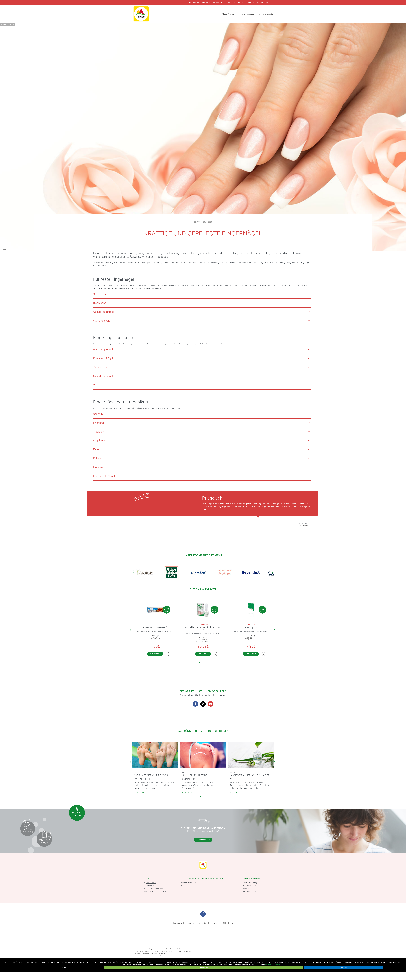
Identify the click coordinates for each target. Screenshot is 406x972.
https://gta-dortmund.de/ (158, 891)
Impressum (177, 923)
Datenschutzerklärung (274, 964)
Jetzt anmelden (203, 840)
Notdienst (250, 3)
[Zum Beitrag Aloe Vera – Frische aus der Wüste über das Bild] (251, 755)
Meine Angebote (266, 14)
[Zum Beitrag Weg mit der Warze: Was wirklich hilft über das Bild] (155, 755)
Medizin (185, 772)
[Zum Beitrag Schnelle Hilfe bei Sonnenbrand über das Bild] (203, 755)
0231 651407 (238, 2)
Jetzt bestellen (155, 654)
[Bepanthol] (251, 572)
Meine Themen (228, 14)
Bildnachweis (228, 923)
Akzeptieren (203, 967)
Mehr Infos (343, 967)
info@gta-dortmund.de (156, 888)
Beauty (197, 222)
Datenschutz (190, 923)
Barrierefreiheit (204, 923)
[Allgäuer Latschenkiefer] (172, 572)
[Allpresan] (198, 572)
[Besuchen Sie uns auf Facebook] (203, 914)
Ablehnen (63, 967)
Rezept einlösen (263, 3)
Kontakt (216, 923)
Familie (137, 772)
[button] (273, 570)
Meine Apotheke (247, 14)
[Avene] (224, 572)
